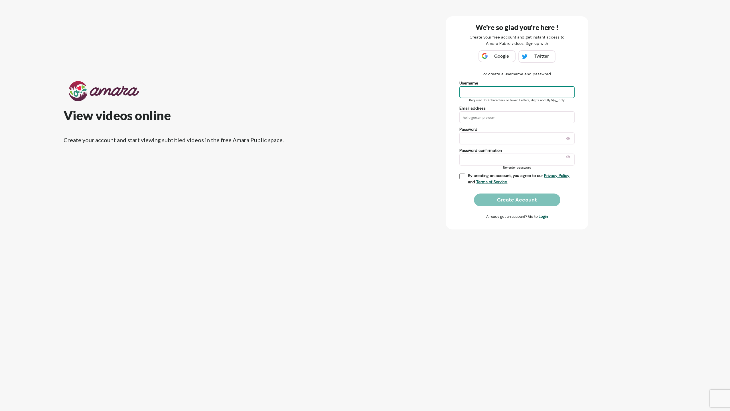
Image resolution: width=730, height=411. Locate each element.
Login (543, 216)
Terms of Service (491, 181)
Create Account (517, 199)
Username (468, 83)
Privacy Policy (556, 175)
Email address (472, 108)
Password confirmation (480, 150)
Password (468, 129)
